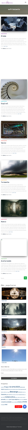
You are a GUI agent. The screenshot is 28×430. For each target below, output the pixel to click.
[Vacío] (14, 129)
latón (2, 397)
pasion (24, 397)
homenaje (14, 394)
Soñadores (4, 331)
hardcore (10, 394)
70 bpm (6, 387)
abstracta (22, 387)
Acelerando (6, 261)
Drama (3, 36)
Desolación (4, 316)
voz (6, 404)
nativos (19, 397)
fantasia (20, 392)
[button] (25, 407)
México (16, 397)
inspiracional (21, 394)
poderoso (7, 399)
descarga (14, 392)
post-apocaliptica (14, 399)
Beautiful (4, 347)
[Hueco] (14, 208)
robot (22, 399)
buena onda (3, 392)
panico (21, 397)
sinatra (15, 402)
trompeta (3, 404)
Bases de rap (4, 33)
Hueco (3, 222)
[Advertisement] (14, 64)
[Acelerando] (14, 247)
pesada (3, 399)
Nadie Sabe (4, 300)
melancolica (10, 397)
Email (2, 373)
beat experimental (22, 389)
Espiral (4, 104)
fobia (23, 392)
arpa (14, 389)
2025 (18, 387)
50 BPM (2, 387)
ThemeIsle (19, 426)
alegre (2, 389)
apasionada (11, 389)
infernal (17, 394)
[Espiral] (14, 89)
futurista (3, 394)
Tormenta (5, 182)
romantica (4, 402)
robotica (25, 399)
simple (13, 402)
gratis (7, 394)
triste (25, 402)
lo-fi (4, 397)
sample (9, 402)
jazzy (25, 394)
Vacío (3, 143)
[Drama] (14, 24)
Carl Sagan (8, 392)
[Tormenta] (14, 168)
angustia (6, 389)
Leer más (6, 46)
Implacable (4, 362)
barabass (16, 389)
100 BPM (12, 387)
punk (20, 399)
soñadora (19, 402)
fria (25, 392)
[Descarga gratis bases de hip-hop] (7, 2)
